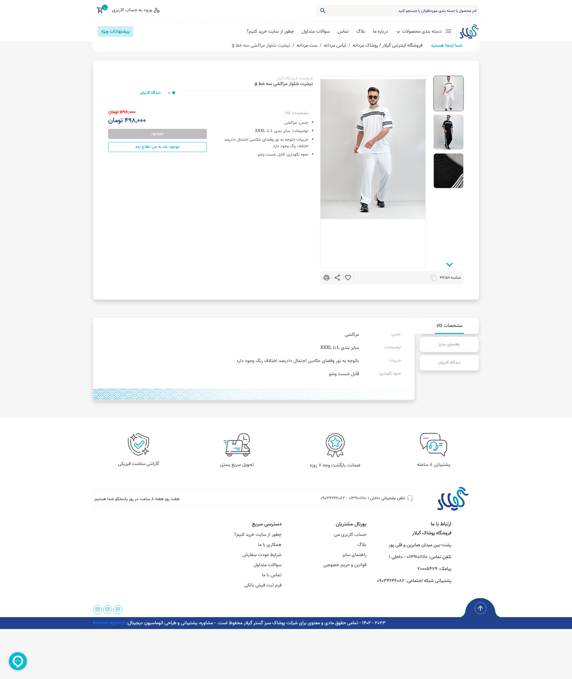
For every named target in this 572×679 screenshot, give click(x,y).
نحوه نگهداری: (297, 154)
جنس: (303, 123)
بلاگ (362, 545)
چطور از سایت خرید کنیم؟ (258, 535)
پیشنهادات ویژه (115, 31)
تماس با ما (272, 575)
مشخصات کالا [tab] (449, 326)
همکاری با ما (270, 545)
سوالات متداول (268, 565)
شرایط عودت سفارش (262, 555)
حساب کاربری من (350, 535)
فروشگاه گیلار (287, 78)
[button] (337, 277)
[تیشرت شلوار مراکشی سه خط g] (448, 93)
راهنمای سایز (354, 555)
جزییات (302, 140)
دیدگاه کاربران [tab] (449, 362)
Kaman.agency (109, 623)
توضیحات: (300, 131)
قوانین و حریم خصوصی (344, 565)
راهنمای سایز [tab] (449, 344)
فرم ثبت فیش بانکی (263, 585)
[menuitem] (419, 31)
